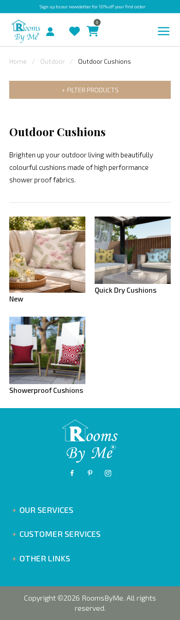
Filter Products (93, 90)
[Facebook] (72, 473)
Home (18, 61)
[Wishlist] (72, 22)
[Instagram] (108, 473)
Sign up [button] (47, 6)
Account (53, 29)
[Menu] (164, 31)
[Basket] (90, 22)
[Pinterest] (90, 473)
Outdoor (52, 61)
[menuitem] (42, 30)
